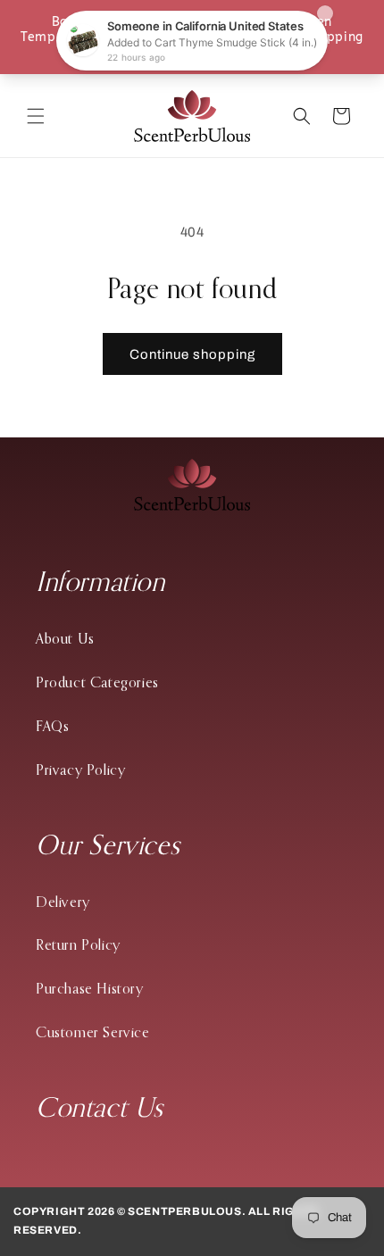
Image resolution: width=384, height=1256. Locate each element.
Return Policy (78, 944)
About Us (65, 638)
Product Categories (97, 682)
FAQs (52, 726)
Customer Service (93, 1032)
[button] (35, 116)
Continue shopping (192, 354)
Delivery (63, 902)
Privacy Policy (80, 769)
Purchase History (90, 988)
